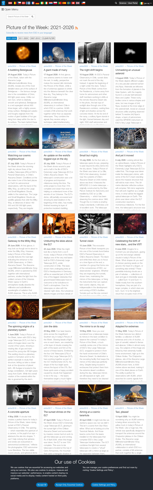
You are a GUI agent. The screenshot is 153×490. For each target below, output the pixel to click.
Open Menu (11, 9)
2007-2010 (35, 38)
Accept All (42, 485)
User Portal (132, 3)
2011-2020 (23, 38)
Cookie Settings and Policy (103, 485)
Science (122, 3)
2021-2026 (11, 38)
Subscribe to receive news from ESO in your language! (29, 32)
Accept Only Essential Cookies (69, 485)
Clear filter (48, 38)
